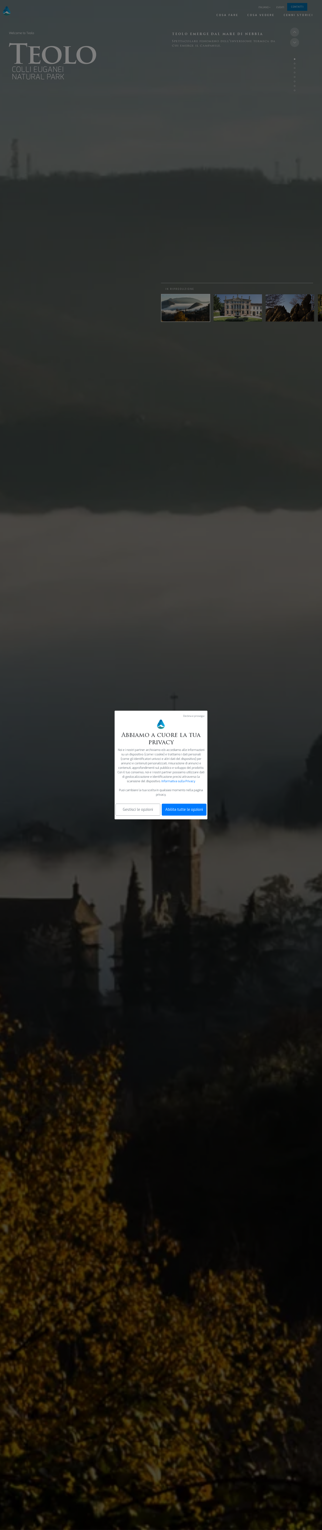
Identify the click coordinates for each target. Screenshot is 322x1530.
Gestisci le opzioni (138, 809)
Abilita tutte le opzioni (184, 809)
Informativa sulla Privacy (178, 781)
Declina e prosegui (193, 716)
